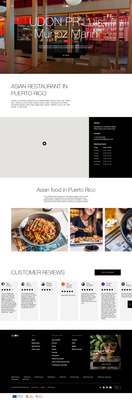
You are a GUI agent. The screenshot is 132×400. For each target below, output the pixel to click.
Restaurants (36, 343)
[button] (44, 143)
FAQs (73, 343)
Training (54, 352)
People (54, 349)
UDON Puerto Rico (88, 377)
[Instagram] (100, 387)
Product (54, 343)
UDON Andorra (15, 377)
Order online (36, 349)
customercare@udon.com (103, 139)
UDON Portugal (74, 377)
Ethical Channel (77, 349)
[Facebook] (107, 387)
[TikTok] (104, 387)
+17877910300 (100, 137)
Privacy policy (34, 387)
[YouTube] (110, 387)
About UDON (56, 340)
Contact (74, 340)
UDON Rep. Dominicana (104, 377)
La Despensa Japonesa (59, 365)
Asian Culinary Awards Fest (61, 361)
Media (74, 346)
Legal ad (43, 387)
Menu (33, 340)
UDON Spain (14, 379)
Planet (54, 346)
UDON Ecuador (39, 377)
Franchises (55, 355)
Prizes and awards (58, 358)
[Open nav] (12, 6)
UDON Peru (63, 377)
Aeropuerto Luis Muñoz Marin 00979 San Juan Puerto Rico (105, 127)
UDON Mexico (51, 377)
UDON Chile (27, 377)
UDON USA (26, 379)
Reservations (36, 346)
